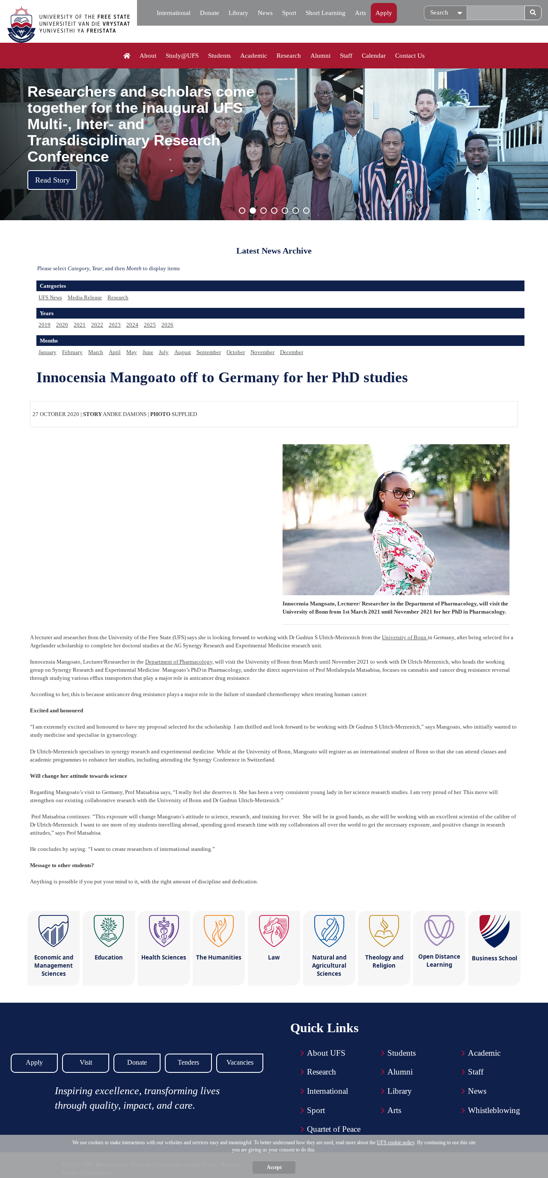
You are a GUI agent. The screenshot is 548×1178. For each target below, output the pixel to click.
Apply (383, 12)
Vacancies (239, 1062)
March (95, 352)
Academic (253, 55)
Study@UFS (182, 55)
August (182, 352)
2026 (167, 325)
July (164, 352)
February (72, 352)
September (209, 352)
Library (238, 12)
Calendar (374, 55)
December (291, 352)
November (262, 352)
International (174, 12)
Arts (360, 12)
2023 (115, 325)
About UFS (326, 1052)
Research (289, 55)
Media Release (85, 297)
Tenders (188, 1062)
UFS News (50, 297)
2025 (150, 325)
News (265, 12)
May (131, 352)
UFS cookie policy (395, 1143)
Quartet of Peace (333, 1129)
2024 (132, 325)
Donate (209, 12)
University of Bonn (405, 637)
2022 (97, 325)
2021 (80, 325)
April (115, 352)
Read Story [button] (52, 180)
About (148, 55)
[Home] (127, 56)
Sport (289, 12)
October (235, 352)
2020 (62, 325)
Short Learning (325, 12)
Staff (346, 55)
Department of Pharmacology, (179, 661)
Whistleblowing (494, 1110)
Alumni (320, 55)
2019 (45, 325)
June (148, 352)
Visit (86, 1062)
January (48, 352)
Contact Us (410, 55)
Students (219, 55)
